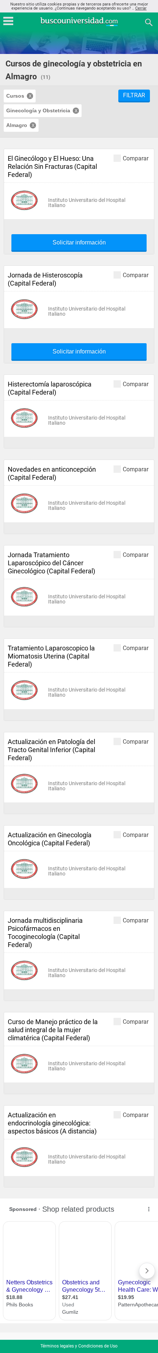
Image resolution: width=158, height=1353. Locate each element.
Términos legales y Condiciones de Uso (79, 1346)
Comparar (135, 158)
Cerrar (141, 8)
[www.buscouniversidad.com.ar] (79, 25)
